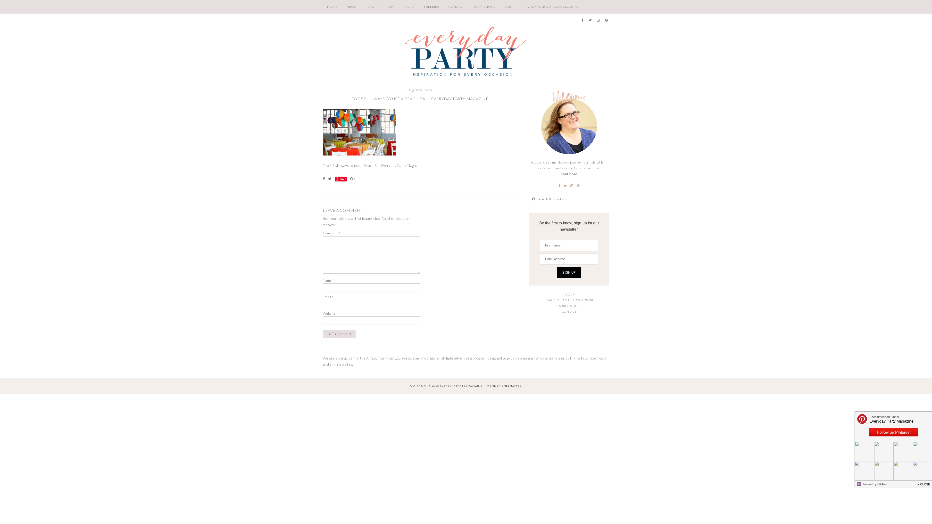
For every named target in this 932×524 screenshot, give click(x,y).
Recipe (409, 6)
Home (332, 6)
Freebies (431, 6)
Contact (456, 6)
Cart (508, 6)
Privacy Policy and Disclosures (551, 6)
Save (343, 179)
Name (328, 280)
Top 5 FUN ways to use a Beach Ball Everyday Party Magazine (420, 98)
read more (569, 174)
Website (329, 313)
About (352, 6)
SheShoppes (511, 385)
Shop (372, 6)
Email (328, 297)
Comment (331, 233)
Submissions (484, 6)
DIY (391, 6)
